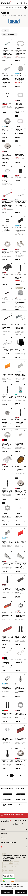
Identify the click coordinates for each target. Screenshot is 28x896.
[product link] (7, 75)
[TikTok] (23, 821)
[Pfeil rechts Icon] (20, 775)
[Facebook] (18, 821)
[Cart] (25, 3)
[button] (14, 829)
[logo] (6, 2)
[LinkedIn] (26, 821)
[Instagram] (21, 821)
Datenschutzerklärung (7, 888)
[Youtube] (16, 821)
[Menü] (13, 874)
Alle (20, 804)
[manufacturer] (7, 794)
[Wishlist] (21, 3)
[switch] (11, 876)
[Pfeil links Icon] (7, 775)
